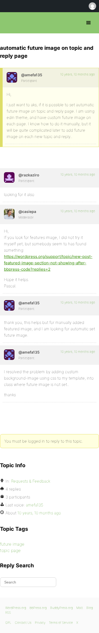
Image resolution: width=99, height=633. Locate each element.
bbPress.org (8, 22)
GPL (8, 623)
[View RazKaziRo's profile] (9, 177)
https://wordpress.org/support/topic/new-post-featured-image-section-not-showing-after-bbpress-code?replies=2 (48, 263)
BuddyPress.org (61, 608)
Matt (79, 608)
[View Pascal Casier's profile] (9, 214)
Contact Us (23, 623)
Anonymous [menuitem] (92, 6)
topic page (10, 550)
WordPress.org (15, 608)
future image (12, 544)
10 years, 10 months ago (77, 74)
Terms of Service (61, 623)
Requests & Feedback (30, 481)
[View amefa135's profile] (12, 77)
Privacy (40, 623)
